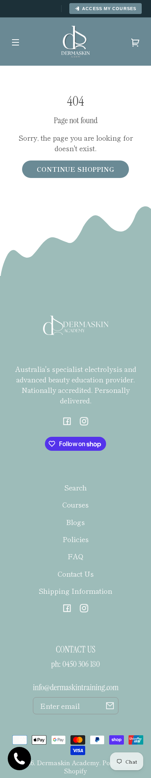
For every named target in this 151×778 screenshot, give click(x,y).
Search (75, 487)
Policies (76, 539)
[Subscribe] (109, 705)
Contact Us (76, 574)
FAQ (76, 556)
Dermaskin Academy (68, 762)
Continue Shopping (76, 169)
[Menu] (15, 41)
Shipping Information (75, 591)
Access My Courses (109, 8)
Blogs (75, 522)
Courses (75, 504)
